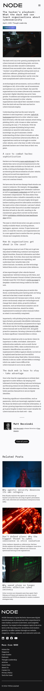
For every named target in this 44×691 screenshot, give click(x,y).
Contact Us (6, 670)
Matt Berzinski (18, 428)
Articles (5, 662)
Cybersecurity (9, 27)
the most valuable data (30, 326)
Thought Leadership (20, 23)
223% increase (32, 280)
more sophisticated (27, 161)
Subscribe (5, 649)
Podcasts (5, 657)
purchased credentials (18, 192)
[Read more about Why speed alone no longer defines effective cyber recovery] (22, 569)
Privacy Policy (7, 673)
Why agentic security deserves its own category (21, 490)
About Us (5, 667)
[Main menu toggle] (39, 5)
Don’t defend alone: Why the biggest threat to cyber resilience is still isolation (21, 538)
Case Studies (6, 655)
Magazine (5, 652)
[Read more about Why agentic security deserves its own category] (22, 474)
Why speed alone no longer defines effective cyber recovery (18, 587)
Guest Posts (6, 665)
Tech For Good (7, 675)
